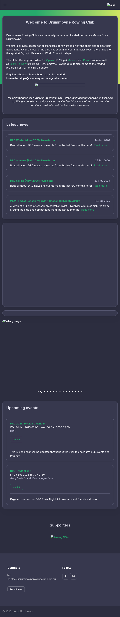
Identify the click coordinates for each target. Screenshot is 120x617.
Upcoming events (22, 407)
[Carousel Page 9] (63, 392)
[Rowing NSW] (60, 537)
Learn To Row (18, 63)
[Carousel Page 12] (72, 392)
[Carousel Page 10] (66, 392)
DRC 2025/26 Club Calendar (27, 423)
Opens (50, 60)
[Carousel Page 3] (44, 392)
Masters (72, 60)
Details (16, 439)
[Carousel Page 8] (60, 392)
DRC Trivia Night (20, 470)
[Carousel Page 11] (69, 392)
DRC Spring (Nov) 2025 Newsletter (31, 180)
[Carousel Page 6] (54, 392)
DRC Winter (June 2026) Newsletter (32, 140)
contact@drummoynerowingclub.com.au (32, 579)
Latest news (17, 124)
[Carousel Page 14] (79, 392)
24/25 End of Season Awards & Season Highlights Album (45, 200)
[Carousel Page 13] (76, 392)
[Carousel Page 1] (38, 392)
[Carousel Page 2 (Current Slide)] (41, 392)
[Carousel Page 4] (47, 392)
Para (86, 60)
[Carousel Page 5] (51, 392)
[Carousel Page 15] (82, 392)
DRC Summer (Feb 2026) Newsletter (32, 160)
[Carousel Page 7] (57, 392)
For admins (16, 589)
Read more (100, 145)
